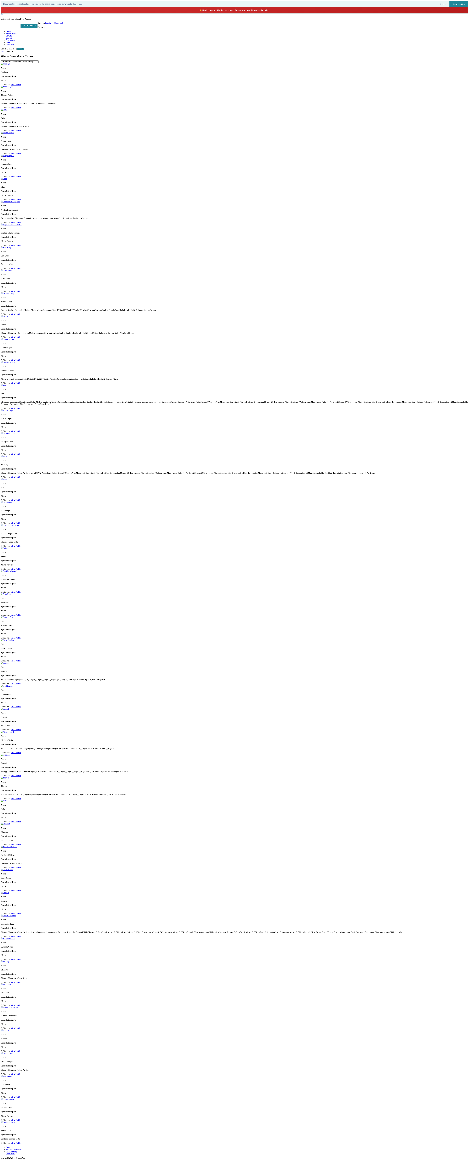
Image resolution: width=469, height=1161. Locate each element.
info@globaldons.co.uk (54, 23)
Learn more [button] (78, 4)
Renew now (240, 10)
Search (20, 49)
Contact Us (10, 44)
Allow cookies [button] (459, 4)
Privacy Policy (11, 1151)
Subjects (9, 38)
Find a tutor (10, 40)
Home (8, 31)
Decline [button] (443, 4)
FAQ (8, 42)
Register (9, 36)
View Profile (16, 85)
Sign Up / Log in (29, 26)
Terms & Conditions (13, 1149)
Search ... (4, 49)
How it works (11, 33)
